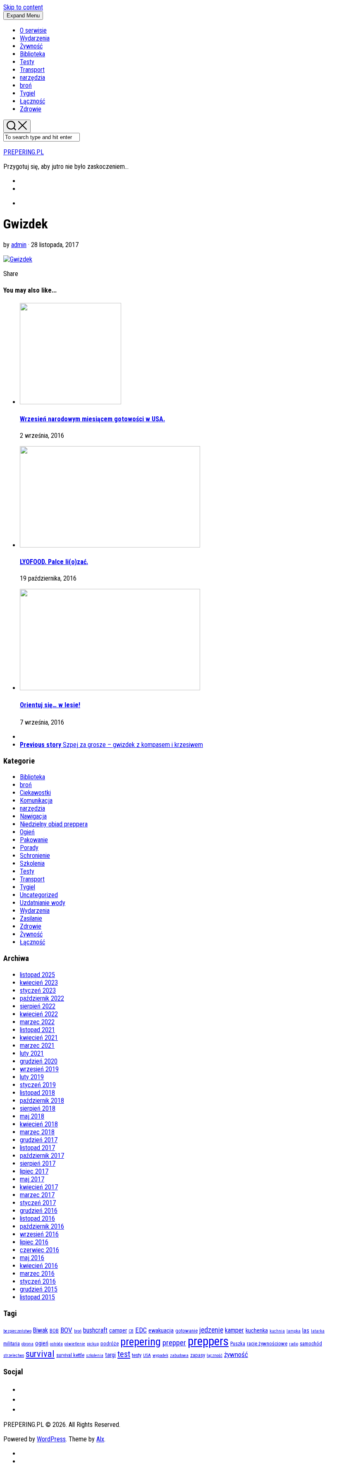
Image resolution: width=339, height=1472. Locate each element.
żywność (236, 1354)
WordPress (51, 1439)
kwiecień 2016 (39, 1266)
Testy (27, 62)
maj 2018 (32, 1116)
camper (118, 1330)
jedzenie (211, 1330)
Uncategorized (39, 895)
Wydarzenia (35, 38)
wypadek (160, 1355)
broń (26, 85)
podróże (109, 1343)
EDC (141, 1330)
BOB (54, 1331)
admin (18, 245)
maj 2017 (32, 1179)
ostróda (56, 1344)
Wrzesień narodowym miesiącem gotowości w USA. (92, 419)
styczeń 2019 (38, 1085)
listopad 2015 (37, 1297)
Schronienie (35, 856)
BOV (66, 1330)
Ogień (27, 832)
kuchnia (277, 1331)
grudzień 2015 (38, 1289)
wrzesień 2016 (39, 1234)
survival (40, 1353)
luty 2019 (32, 1077)
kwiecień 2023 (39, 983)
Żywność (31, 46)
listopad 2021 (37, 1030)
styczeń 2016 (38, 1281)
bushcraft (95, 1330)
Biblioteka (32, 54)
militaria (11, 1343)
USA (147, 1355)
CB (131, 1331)
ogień (41, 1343)
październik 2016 (42, 1226)
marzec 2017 (37, 1195)
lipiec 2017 (34, 1171)
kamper (234, 1330)
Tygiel (27, 93)
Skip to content (23, 7)
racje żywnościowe (267, 1343)
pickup (93, 1344)
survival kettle (70, 1355)
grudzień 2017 (38, 1140)
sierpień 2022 (37, 1006)
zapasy (197, 1355)
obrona (27, 1344)
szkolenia (94, 1355)
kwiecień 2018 (39, 1124)
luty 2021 (32, 1053)
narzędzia (32, 78)
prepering (140, 1341)
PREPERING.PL (23, 152)
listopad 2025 (37, 975)
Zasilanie (31, 918)
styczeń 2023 (38, 990)
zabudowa (179, 1355)
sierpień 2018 (37, 1108)
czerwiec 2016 (39, 1250)
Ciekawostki (35, 793)
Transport (32, 70)
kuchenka (257, 1330)
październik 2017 (42, 1156)
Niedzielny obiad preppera (54, 824)
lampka (293, 1331)
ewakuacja (161, 1330)
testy (136, 1355)
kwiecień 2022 (39, 1014)
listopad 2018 (37, 1093)
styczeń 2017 (38, 1203)
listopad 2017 (37, 1148)
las (305, 1330)
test (123, 1354)
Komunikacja (36, 800)
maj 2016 (32, 1258)
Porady (29, 848)
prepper (174, 1342)
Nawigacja (33, 816)
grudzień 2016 (38, 1211)
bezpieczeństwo (17, 1331)
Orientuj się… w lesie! (50, 705)
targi (110, 1355)
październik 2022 (42, 998)
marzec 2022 (37, 1022)
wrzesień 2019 (39, 1069)
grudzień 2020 (38, 1061)
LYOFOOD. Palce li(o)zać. (54, 562)
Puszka (237, 1343)
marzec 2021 (37, 1045)
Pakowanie (34, 840)
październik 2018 (42, 1101)
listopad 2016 (37, 1218)
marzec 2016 (37, 1273)
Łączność (32, 101)
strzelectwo (13, 1355)
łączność (214, 1355)
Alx (100, 1439)
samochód (311, 1343)
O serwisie (33, 30)
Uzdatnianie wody (42, 903)
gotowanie (186, 1331)
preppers (208, 1341)
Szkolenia (32, 863)
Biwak (40, 1330)
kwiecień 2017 (39, 1187)
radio (293, 1344)
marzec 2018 (37, 1132)
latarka (318, 1331)
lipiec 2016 (34, 1242)
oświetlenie (74, 1344)
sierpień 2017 (37, 1163)
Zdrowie (30, 109)
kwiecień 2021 (39, 1038)
